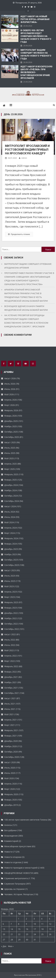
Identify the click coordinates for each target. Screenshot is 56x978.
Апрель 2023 (10, 591)
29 (19, 939)
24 (35, 934)
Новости (8, 851)
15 (19, 929)
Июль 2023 (9, 575)
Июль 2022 (9, 639)
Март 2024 (9, 533)
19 (50, 929)
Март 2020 (9, 789)
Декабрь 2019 (11, 805)
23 (27, 934)
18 (42, 929)
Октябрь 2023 (11, 559)
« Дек (3, 946)
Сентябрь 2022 (11, 629)
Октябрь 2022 (11, 623)
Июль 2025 (9, 447)
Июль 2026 (9, 383)
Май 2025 (9, 458)
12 (50, 924)
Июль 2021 (9, 703)
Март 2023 (9, 597)
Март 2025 (9, 469)
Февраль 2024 (11, 538)
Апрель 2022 (10, 655)
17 (35, 929)
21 (12, 934)
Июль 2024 (9, 511)
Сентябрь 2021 (11, 693)
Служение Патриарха (14, 883)
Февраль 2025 (11, 474)
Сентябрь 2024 (11, 501)
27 (4, 939)
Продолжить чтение (20, 234)
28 (12, 939)
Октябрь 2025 (11, 431)
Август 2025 (10, 442)
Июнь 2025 (9, 453)
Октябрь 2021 (11, 687)
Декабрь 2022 (11, 613)
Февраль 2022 (11, 666)
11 (42, 924)
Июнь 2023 (9, 581)
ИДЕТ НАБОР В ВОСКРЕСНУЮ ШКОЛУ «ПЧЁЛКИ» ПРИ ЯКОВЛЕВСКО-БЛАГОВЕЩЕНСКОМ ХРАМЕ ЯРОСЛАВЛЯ (36, 72)
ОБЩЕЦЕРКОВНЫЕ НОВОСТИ (18, 873)
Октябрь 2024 (11, 495)
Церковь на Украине (14, 889)
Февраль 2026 (11, 410)
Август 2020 (10, 762)
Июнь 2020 (9, 773)
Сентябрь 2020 (11, 757)
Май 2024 (9, 522)
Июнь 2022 (9, 645)
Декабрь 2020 (11, 741)
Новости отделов (12, 862)
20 (4, 934)
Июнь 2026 (9, 389)
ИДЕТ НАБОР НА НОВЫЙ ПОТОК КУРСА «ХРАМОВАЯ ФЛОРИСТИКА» (35, 19)
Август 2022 (10, 634)
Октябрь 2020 (11, 751)
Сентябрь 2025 (11, 437)
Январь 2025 (10, 479)
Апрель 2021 (10, 719)
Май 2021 (9, 714)
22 (19, 934)
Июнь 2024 (9, 517)
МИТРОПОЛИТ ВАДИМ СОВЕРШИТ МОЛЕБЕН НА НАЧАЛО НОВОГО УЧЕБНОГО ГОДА (36, 54)
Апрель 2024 (10, 527)
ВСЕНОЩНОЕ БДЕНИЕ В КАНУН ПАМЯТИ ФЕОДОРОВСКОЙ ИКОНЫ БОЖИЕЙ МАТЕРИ (26, 308)
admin (24, 158)
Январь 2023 (10, 607)
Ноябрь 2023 (10, 554)
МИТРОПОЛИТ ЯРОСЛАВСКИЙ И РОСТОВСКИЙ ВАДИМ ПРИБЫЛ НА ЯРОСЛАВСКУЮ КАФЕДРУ (27, 149)
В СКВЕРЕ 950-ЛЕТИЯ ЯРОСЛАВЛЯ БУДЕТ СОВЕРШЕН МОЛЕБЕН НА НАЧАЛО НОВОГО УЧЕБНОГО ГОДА (36, 36)
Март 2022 (9, 661)
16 (27, 929)
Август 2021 (10, 698)
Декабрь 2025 (11, 421)
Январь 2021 (10, 735)
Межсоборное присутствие (17, 846)
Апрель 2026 (10, 399)
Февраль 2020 (11, 794)
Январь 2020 (10, 799)
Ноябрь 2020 (10, 746)
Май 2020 (9, 778)
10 (35, 924)
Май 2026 (9, 394)
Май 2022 (9, 650)
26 (50, 934)
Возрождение (11, 835)
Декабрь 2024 (11, 485)
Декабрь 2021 (11, 677)
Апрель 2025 (10, 463)
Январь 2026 (10, 415)
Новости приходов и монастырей (20, 867)
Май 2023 (9, 586)
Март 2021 (9, 725)
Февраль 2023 (11, 602)
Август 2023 (10, 570)
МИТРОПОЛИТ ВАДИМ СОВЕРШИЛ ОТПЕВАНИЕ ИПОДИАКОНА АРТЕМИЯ (28, 266)
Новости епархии (13, 857)
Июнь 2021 (9, 709)
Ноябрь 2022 (10, 618)
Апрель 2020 (10, 783)
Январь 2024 (10, 543)
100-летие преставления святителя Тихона (25, 819)
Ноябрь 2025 (10, 426)
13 (4, 929)
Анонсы (8, 825)
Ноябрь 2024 (10, 490)
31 (35, 939)
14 (12, 929)
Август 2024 (10, 506)
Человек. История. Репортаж (18, 894)
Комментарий (11, 841)
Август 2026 (10, 378)
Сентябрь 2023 (11, 565)
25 (42, 934)
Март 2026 (9, 405)
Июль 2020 (9, 767)
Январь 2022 (10, 671)
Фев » (10, 946)
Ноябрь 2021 (10, 682)
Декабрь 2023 (11, 549)
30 (27, 939)
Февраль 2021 (11, 730)
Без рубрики (10, 830)
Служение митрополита (16, 878)
